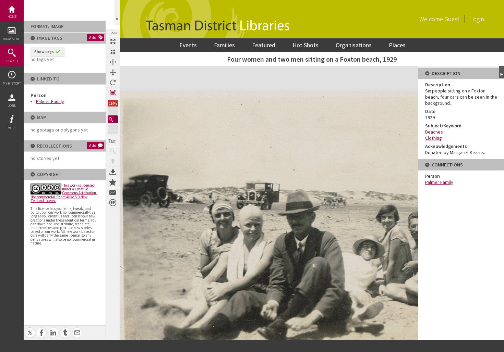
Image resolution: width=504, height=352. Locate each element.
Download (113, 172)
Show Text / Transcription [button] (113, 141)
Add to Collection (113, 182)
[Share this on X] (30, 329)
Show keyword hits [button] (113, 151)
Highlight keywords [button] (113, 161)
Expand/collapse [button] (501, 72)
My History (12, 83)
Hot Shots (305, 45)
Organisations (354, 45)
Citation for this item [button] (113, 203)
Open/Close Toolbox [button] (117, 12)
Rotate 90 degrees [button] (113, 82)
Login (12, 105)
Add (92, 37)
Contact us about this (113, 192)
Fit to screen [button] (113, 52)
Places (397, 45)
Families (224, 45)
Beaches (434, 132)
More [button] (12, 128)
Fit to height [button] (113, 72)
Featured (263, 45)
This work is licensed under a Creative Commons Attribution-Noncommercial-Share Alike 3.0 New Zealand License (64, 193)
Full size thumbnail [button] (113, 41)
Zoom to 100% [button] (113, 93)
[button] (113, 119)
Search (12, 61)
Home (12, 16)
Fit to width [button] (113, 62)
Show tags (44, 51)
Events (188, 45)
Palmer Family (50, 101)
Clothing (433, 138)
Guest (451, 19)
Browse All (12, 39)
